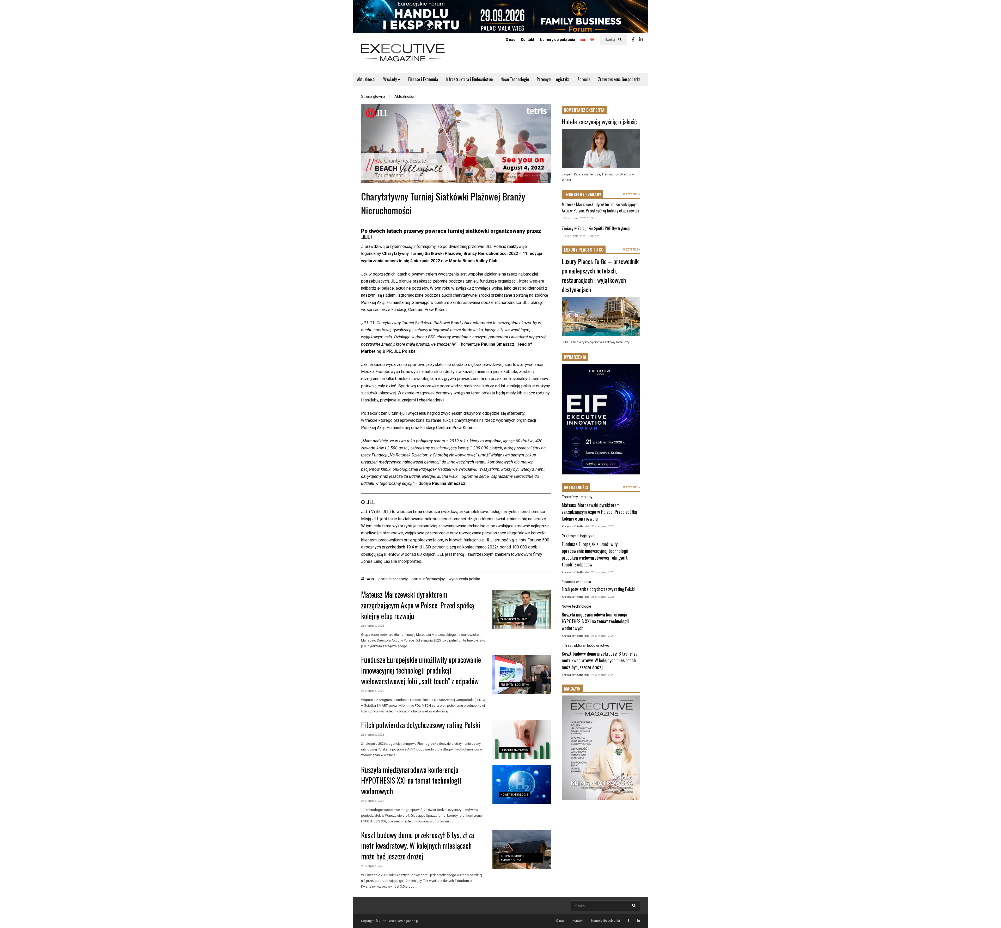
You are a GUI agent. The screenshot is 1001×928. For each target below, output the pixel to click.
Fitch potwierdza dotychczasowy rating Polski (420, 724)
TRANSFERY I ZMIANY (582, 194)
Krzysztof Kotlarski (575, 526)
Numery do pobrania (557, 40)
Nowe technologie (514, 794)
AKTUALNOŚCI (576, 487)
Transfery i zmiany (513, 619)
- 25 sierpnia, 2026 (602, 526)
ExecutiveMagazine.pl (402, 921)
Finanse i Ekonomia (423, 79)
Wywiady (390, 79)
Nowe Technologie (514, 79)
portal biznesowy (393, 579)
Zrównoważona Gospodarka (619, 79)
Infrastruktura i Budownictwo (469, 79)
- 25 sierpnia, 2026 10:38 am (580, 218)
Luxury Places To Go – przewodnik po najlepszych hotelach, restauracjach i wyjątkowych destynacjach (600, 275)
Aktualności (366, 79)
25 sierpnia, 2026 (372, 625)
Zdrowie (583, 79)
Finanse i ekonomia (514, 749)
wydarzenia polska (464, 579)
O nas (510, 40)
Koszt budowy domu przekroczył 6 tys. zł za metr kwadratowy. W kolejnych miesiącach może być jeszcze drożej (417, 845)
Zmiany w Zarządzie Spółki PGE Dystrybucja (596, 228)
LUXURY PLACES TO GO (583, 250)
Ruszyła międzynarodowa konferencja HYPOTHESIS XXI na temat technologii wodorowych (411, 780)
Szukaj (610, 39)
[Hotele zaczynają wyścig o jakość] (601, 148)
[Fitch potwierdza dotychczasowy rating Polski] (521, 739)
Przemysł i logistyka (514, 684)
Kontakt (527, 40)
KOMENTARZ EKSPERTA (584, 110)
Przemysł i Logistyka (553, 79)
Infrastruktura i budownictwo (585, 645)
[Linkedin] (641, 39)
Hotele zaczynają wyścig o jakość (599, 121)
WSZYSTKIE (631, 194)
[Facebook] (633, 39)
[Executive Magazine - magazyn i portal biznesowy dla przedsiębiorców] (402, 56)
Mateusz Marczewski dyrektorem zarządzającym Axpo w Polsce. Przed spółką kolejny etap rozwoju (417, 605)
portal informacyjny (428, 579)
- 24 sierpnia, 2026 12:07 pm (581, 236)
